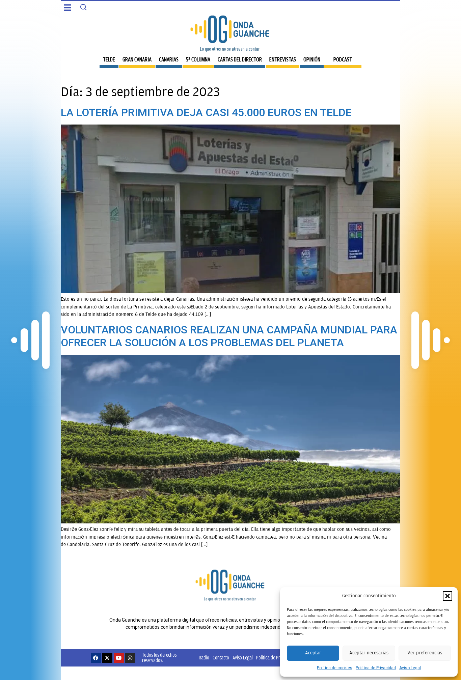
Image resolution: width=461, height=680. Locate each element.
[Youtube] (119, 658)
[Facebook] (96, 658)
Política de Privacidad (376, 667)
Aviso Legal (410, 667)
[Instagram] (130, 658)
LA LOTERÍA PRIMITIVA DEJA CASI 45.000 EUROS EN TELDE (206, 112)
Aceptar (313, 653)
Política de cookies (334, 667)
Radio (204, 657)
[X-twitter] (107, 658)
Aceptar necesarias (368, 653)
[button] (447, 596)
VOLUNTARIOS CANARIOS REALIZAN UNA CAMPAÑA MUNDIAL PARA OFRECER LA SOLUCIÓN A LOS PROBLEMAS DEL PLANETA (229, 336)
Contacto (221, 657)
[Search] (83, 7)
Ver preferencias (424, 653)
